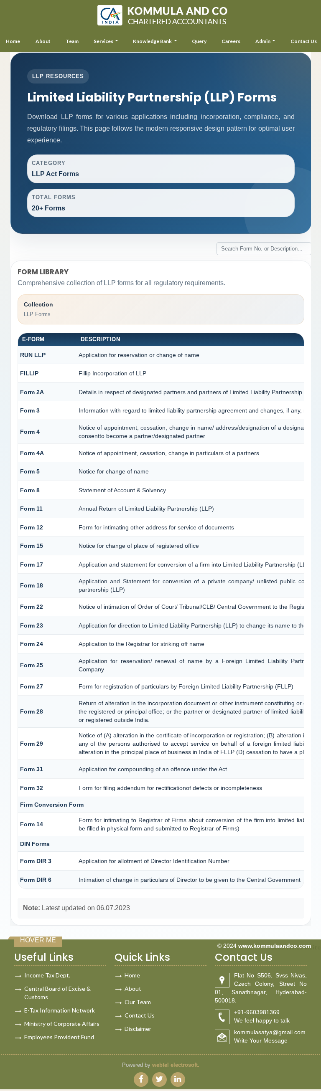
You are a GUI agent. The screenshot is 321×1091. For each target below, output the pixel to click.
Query (199, 41)
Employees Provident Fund (59, 1036)
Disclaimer (138, 1028)
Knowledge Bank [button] (153, 41)
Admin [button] (263, 41)
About (43, 41)
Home (132, 975)
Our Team (138, 1001)
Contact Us (140, 1015)
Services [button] (104, 41)
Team (72, 41)
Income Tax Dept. (47, 975)
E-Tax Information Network (59, 1010)
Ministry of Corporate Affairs (61, 1023)
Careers (231, 41)
